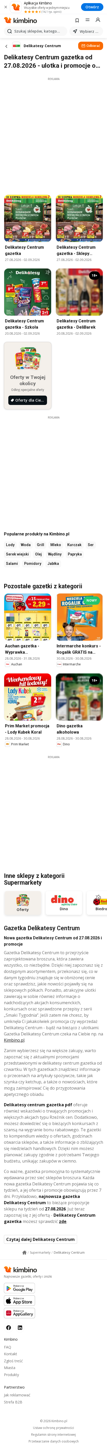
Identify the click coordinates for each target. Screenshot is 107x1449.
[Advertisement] (53, 134)
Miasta (9, 1367)
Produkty (11, 1374)
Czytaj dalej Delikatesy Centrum (40, 1239)
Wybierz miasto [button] (90, 31)
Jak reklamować (17, 1394)
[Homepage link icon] (24, 1253)
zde (62, 1221)
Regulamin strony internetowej (53, 1435)
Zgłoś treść (13, 1360)
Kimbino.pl (14, 1040)
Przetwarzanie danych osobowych (54, 1441)
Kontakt (10, 1353)
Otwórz (92, 6)
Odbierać (93, 45)
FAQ (7, 1347)
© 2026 (53, 1421)
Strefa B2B (13, 1402)
